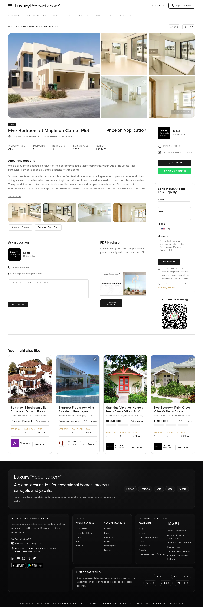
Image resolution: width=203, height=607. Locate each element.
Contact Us (124, 16)
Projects (145, 488)
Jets (89, 16)
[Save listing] (48, 359)
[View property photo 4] (124, 97)
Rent (71, 16)
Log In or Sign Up (183, 5)
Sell (74, 603)
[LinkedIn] (12, 558)
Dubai (107, 533)
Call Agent (176, 163)
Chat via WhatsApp (176, 171)
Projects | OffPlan (53, 16)
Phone (161, 223)
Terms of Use (166, 603)
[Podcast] (34, 558)
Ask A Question (18, 304)
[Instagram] (23, 558)
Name (161, 199)
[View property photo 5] (172, 97)
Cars (80, 16)
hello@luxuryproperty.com (28, 543)
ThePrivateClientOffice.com (151, 554)
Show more (14, 196)
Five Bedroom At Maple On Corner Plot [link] (38, 26)
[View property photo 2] (124, 54)
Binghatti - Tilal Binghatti (179, 542)
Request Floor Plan (48, 227)
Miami (107, 541)
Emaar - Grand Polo (176, 530)
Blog (110, 16)
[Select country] (163, 229)
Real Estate (33, 16)
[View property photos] (54, 75)
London (108, 528)
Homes (130, 488)
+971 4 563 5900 (23, 539)
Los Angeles (110, 545)
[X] (29, 558)
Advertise (13, 16)
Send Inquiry (169, 262)
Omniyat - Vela (174, 546)
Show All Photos (20, 227)
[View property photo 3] (172, 54)
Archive (180, 603)
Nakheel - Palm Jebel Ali (178, 551)
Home (11, 26)
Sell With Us (158, 5)
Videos (142, 533)
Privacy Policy (150, 603)
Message (163, 236)
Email (161, 211)
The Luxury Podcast (148, 537)
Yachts (100, 16)
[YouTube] (18, 558)
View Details (40, 444)
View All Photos (181, 112)
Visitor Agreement (166, 287)
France (107, 549)
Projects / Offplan (84, 533)
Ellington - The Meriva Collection (177, 557)
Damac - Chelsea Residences (175, 536)
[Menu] (10, 5)
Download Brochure (111, 303)
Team (141, 541)
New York (108, 537)
